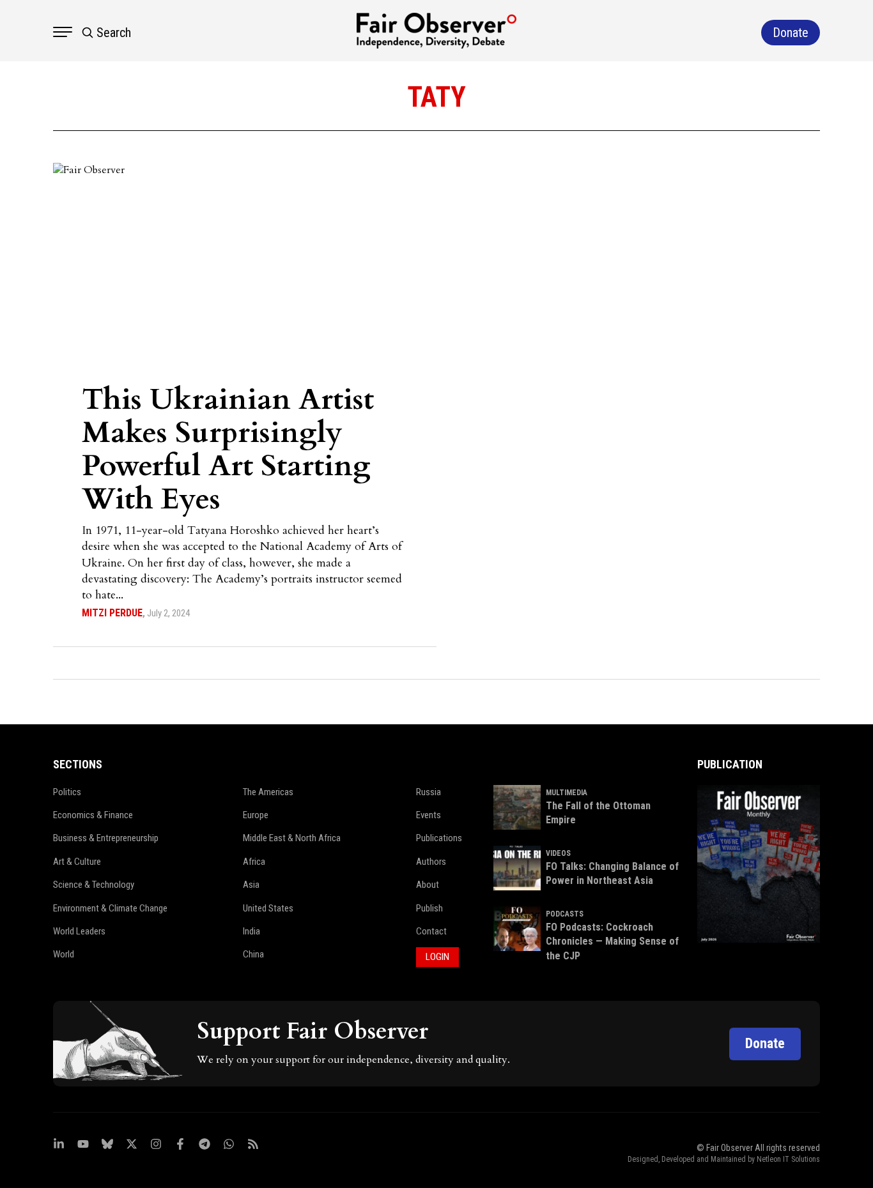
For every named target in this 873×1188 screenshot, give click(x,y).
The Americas (268, 792)
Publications (439, 838)
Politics (67, 792)
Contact (431, 931)
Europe (255, 815)
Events (428, 815)
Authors (431, 861)
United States (268, 908)
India (251, 931)
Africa (254, 861)
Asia (251, 884)
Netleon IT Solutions (788, 1159)
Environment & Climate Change (110, 908)
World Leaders (79, 931)
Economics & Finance (93, 815)
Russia (428, 792)
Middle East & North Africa (292, 838)
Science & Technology (93, 884)
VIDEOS (558, 853)
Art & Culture (77, 861)
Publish (429, 908)
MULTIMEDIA (566, 792)
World (63, 954)
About (427, 884)
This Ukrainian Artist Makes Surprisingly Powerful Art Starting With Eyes (228, 449)
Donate (765, 1043)
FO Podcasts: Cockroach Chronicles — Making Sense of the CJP (612, 941)
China (253, 954)
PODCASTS (564, 914)
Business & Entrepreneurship (105, 838)
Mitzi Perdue (112, 613)
